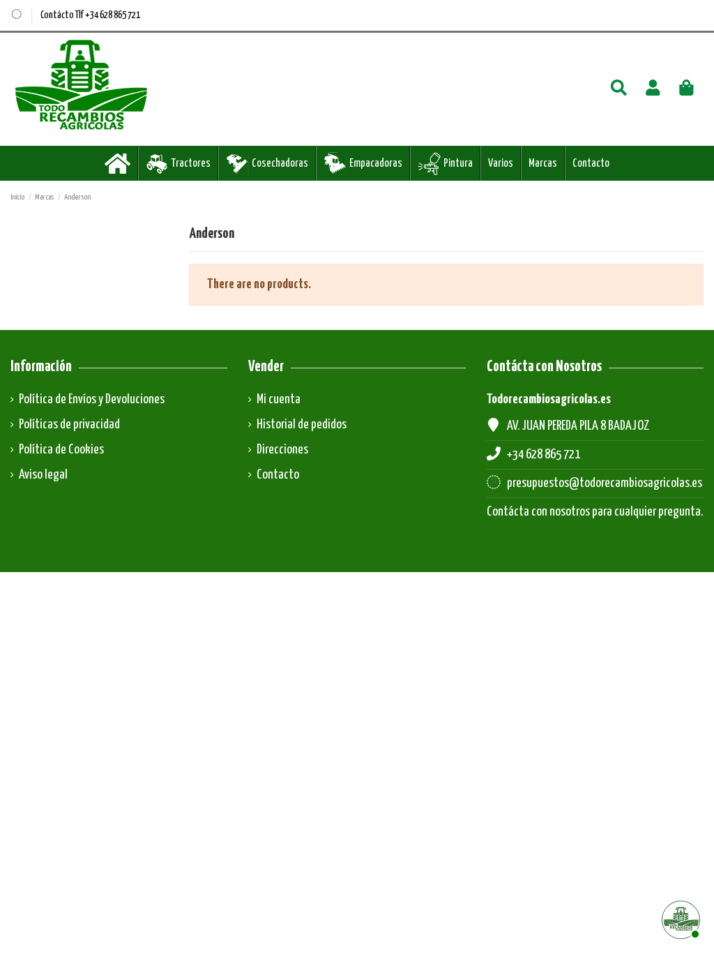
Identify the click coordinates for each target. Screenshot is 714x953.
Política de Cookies (61, 449)
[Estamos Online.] (679, 918)
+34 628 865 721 (543, 454)
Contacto (278, 474)
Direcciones (282, 449)
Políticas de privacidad (69, 424)
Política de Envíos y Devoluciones (92, 399)
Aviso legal (43, 474)
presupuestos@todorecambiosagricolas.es (604, 483)
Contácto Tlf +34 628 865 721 (90, 15)
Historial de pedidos (302, 424)
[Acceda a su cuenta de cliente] (653, 90)
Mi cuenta (279, 399)
